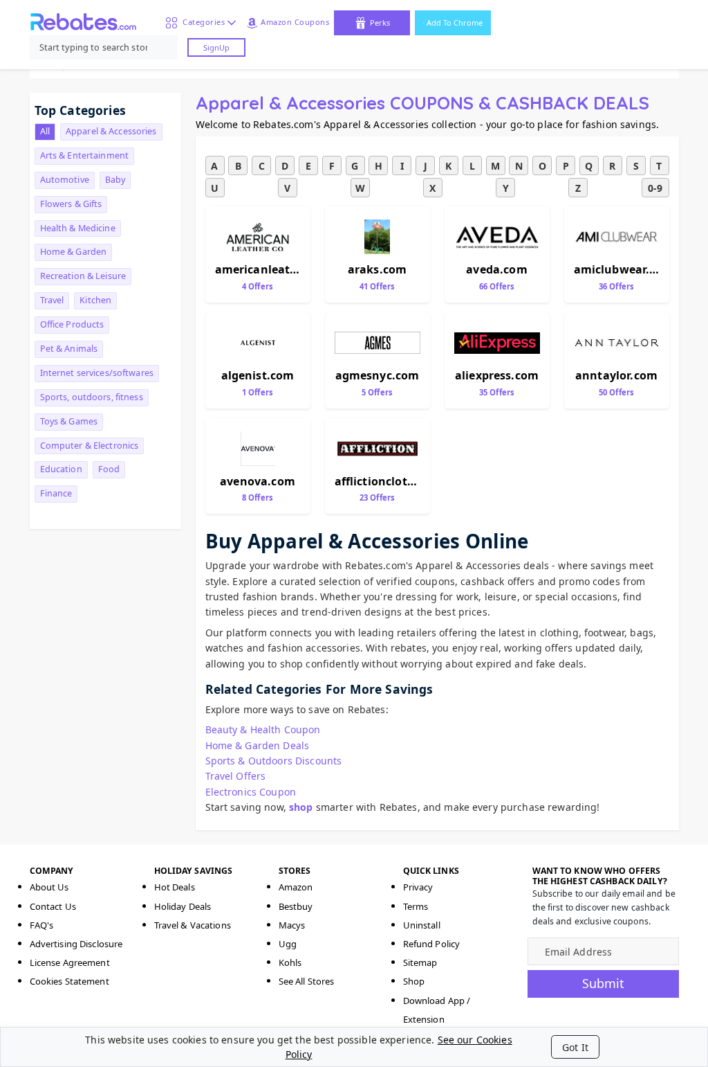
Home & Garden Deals (257, 745)
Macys (292, 925)
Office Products (72, 324)
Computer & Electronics (89, 445)
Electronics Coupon (251, 791)
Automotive (64, 180)
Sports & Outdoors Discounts (273, 760)
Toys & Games (69, 421)
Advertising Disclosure (76, 944)
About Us (49, 887)
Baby (115, 180)
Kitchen (95, 300)
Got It (575, 1047)
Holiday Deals (183, 906)
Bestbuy (296, 906)
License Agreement (70, 962)
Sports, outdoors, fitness (91, 397)
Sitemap (420, 962)
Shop (414, 981)
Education (61, 469)
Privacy (418, 887)
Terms (416, 906)
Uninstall (421, 925)
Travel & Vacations (192, 925)
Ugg (288, 944)
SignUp (216, 47)
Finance (56, 493)
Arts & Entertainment (84, 155)
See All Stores (307, 981)
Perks (380, 22)
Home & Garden (73, 252)
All (45, 131)
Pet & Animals (69, 349)
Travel (52, 300)
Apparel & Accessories (111, 131)
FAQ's (42, 925)
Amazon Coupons (295, 22)
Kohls (290, 962)
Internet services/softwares (96, 373)
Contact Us (53, 906)
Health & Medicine (77, 228)
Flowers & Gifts (71, 204)
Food (109, 469)
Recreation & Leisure (83, 276)
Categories (201, 22)
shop (301, 807)
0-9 (655, 188)
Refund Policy (431, 944)
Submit (603, 983)
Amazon (296, 887)
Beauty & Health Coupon (263, 729)
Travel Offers (235, 775)
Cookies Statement (69, 981)
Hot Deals (174, 887)
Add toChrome (455, 22)
